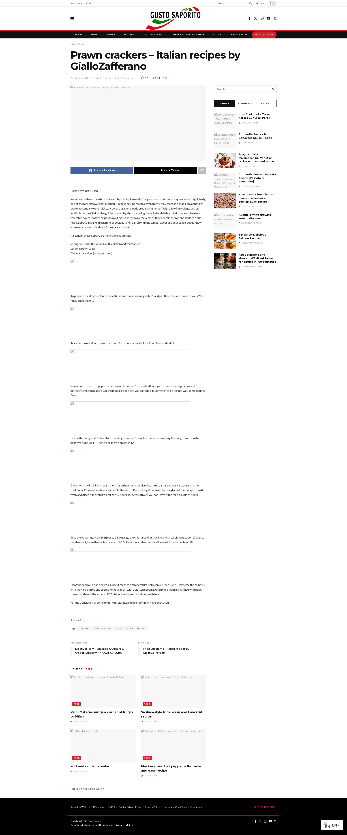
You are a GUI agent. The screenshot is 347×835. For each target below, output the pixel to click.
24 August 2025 (80, 78)
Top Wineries (238, 34)
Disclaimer (98, 807)
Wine (94, 34)
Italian (118, 628)
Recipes (129, 34)
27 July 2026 (79, 771)
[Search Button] (249, 3)
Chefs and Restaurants (188, 34)
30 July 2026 (79, 721)
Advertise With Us (80, 807)
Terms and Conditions (175, 807)
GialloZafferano (102, 628)
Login (261, 3)
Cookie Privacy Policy (130, 807)
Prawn (129, 628)
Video (217, 34)
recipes (141, 628)
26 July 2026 (150, 775)
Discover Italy (153, 34)
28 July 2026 (150, 721)
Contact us (196, 807)
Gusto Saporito (95, 821)
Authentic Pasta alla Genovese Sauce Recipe (255, 136)
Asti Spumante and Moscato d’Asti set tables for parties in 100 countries (257, 258)
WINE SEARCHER (264, 34)
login (81, 788)
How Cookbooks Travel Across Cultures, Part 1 (254, 116)
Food (78, 34)
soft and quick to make (89, 766)
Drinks (110, 34)
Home (73, 43)
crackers (84, 628)
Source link (77, 620)
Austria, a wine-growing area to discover (255, 216)
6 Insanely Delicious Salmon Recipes (252, 236)
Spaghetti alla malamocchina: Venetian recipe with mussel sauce (256, 158)
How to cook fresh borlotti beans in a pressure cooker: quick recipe (257, 198)
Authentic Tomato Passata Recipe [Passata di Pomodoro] (257, 178)
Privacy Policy (152, 807)
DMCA (111, 807)
